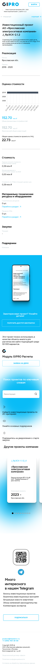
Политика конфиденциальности (13, 659)
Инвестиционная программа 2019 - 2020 (17, 9)
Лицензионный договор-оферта (13, 655)
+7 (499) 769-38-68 (10, 641)
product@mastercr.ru (11, 639)
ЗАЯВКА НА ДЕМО (21, 363)
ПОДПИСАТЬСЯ (21, 618)
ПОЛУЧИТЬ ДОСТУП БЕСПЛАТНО (21, 323)
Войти (34, 5)
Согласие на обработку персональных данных (18, 663)
